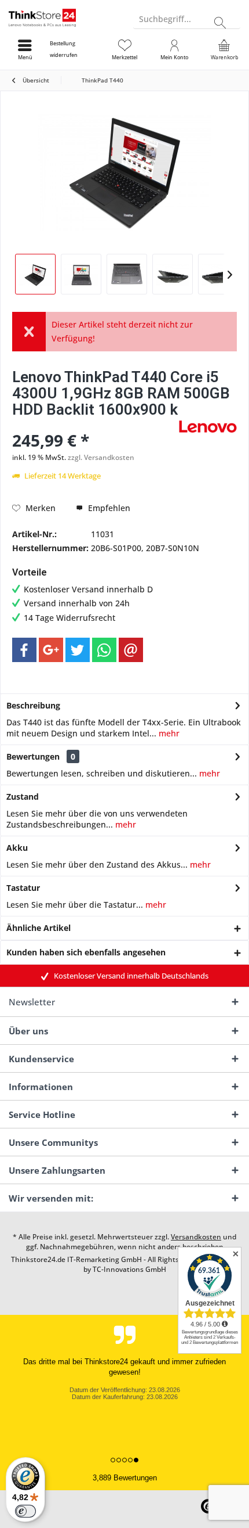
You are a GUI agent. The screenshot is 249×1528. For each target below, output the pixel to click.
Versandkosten (196, 1237)
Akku (17, 847)
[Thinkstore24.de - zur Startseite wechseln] (62, 17)
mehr (168, 733)
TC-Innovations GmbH (129, 1269)
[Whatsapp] (104, 650)
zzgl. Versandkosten (101, 457)
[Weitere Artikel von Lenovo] (208, 426)
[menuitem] (75, 49)
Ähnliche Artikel (38, 927)
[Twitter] (77, 650)
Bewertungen (33, 756)
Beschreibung (33, 705)
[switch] (25, 1511)
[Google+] (51, 650)
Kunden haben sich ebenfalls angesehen (86, 952)
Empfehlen (108, 507)
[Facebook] (24, 650)
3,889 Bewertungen (125, 1477)
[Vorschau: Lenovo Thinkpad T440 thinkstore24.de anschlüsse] (172, 274)
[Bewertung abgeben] (94, 424)
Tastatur (23, 887)
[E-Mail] (131, 650)
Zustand (22, 796)
